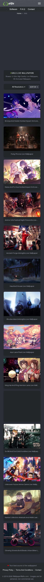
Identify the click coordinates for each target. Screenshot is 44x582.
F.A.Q (22, 9)
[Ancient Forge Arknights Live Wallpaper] (22, 238)
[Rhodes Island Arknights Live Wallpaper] (22, 304)
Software (13, 9)
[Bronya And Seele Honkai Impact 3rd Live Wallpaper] (22, 105)
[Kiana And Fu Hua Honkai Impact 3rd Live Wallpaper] (22, 172)
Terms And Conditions (24, 570)
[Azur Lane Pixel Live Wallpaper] (22, 337)
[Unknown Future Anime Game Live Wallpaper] (22, 469)
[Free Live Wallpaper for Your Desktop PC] (8, 3)
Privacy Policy (8, 570)
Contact (31, 9)
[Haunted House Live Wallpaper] (22, 271)
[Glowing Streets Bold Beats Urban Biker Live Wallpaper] (22, 535)
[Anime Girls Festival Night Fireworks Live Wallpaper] (22, 205)
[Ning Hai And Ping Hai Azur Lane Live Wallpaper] (22, 370)
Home (19, 13)
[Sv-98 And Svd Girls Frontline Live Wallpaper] (22, 436)
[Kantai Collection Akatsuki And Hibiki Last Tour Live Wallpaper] (22, 502)
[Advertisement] (22, 41)
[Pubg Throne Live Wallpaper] (22, 139)
